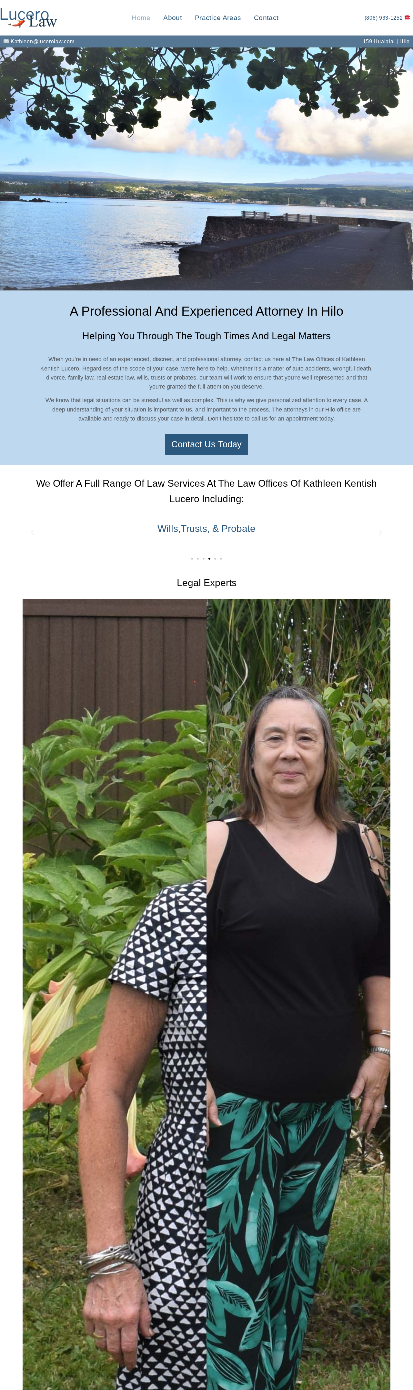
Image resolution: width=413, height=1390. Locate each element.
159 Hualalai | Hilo (386, 41)
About (172, 17)
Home (141, 17)
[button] (32, 532)
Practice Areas (218, 17)
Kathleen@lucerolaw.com (41, 41)
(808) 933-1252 (385, 18)
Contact (266, 17)
